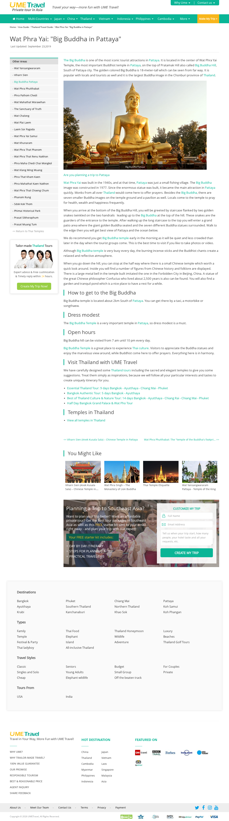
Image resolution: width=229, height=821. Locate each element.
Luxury (167, 631)
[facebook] (203, 808)
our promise (18, 769)
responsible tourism (24, 775)
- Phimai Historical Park (26, 210)
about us (15, 807)
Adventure (121, 642)
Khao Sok (120, 612)
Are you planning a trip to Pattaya (86, 175)
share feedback (20, 793)
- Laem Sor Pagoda (24, 129)
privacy (102, 807)
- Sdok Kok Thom (22, 204)
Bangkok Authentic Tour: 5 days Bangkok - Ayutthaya (103, 393)
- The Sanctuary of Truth (27, 109)
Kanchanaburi (75, 612)
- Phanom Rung (22, 197)
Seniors (71, 667)
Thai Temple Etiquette (156, 485)
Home (19, 18)
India (69, 697)
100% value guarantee (25, 763)
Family (21, 631)
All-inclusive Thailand (80, 648)
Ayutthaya (24, 607)
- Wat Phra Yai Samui (25, 136)
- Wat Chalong (21, 115)
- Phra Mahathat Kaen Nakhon (31, 183)
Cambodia (164, 18)
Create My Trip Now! (34, 286)
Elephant (72, 637)
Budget (119, 667)
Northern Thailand (127, 607)
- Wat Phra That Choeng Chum (31, 190)
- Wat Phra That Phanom (27, 149)
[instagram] (210, 808)
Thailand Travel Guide (42, 27)
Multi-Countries (38, 18)
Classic (21, 667)
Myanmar (87, 769)
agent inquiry (19, 787)
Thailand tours (121, 370)
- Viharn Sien (20, 75)
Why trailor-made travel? (27, 757)
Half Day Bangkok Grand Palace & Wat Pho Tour (100, 403)
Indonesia (123, 18)
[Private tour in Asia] (31, 7)
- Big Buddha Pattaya (25, 81)
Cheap (21, 678)
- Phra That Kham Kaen (26, 177)
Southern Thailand (78, 607)
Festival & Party (27, 642)
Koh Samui (170, 607)
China (71, 18)
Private (168, 672)
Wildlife (119, 637)
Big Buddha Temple (82, 323)
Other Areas (20, 61)
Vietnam (104, 18)
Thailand (86, 18)
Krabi (20, 612)
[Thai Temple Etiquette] (161, 472)
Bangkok (22, 601)
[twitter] (197, 808)
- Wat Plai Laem (22, 122)
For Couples (171, 667)
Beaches (169, 637)
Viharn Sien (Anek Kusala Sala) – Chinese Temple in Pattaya (80, 489)
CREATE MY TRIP (187, 553)
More (183, 18)
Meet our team (39, 807)
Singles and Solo (28, 672)
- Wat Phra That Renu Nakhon (30, 156)
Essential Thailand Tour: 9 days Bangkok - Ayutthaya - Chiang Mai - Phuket (117, 388)
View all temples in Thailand (86, 420)
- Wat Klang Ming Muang (27, 170)
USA (20, 697)
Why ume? (16, 751)
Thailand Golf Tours (176, 642)
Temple (22, 637)
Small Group (122, 672)
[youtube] (216, 808)
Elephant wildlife (77, 678)
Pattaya (154, 60)
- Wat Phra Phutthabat (26, 88)
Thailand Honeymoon (129, 631)
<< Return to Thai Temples (28, 231)
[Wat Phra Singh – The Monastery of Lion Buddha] (122, 472)
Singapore (107, 769)
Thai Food (72, 631)
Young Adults (75, 672)
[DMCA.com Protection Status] (128, 816)
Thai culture (140, 348)
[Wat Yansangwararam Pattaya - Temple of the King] (200, 472)
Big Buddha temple (116, 238)
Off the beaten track (128, 678)
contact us (64, 807)
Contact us (205, 3)
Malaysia (106, 775)
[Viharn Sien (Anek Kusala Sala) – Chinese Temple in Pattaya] (83, 472)
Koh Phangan (172, 612)
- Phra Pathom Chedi (25, 95)
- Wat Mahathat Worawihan (29, 102)
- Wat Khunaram (22, 143)
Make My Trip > (208, 18)
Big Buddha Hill (205, 65)
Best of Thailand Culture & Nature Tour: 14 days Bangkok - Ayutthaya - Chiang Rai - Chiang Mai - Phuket (138, 398)
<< (101, 439)
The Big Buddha (74, 60)
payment (120, 807)
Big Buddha (204, 182)
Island (70, 642)
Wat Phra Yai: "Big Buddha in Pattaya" (73, 27)
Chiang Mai (121, 601)
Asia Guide (23, 27)
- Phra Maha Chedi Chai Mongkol (32, 163)
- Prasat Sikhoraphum (25, 217)
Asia (103, 781)
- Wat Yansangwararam (26, 68)
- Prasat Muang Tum (25, 224)
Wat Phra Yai (72, 182)
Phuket (70, 601)
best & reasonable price (26, 781)
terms (84, 807)
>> (181, 439)
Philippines (143, 18)
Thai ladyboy (25, 648)
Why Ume (180, 3)
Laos (104, 763)
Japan (58, 18)
